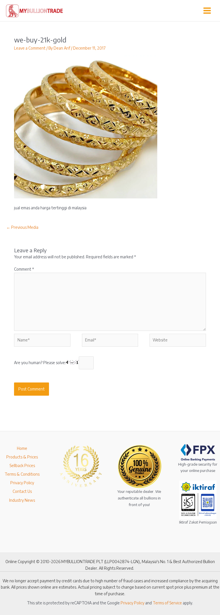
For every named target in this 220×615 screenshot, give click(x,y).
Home (22, 448)
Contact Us (22, 491)
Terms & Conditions (22, 474)
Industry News (22, 500)
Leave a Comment (30, 48)
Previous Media (22, 227)
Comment (24, 269)
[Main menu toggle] (207, 11)
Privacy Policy (22, 482)
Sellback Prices (22, 465)
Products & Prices (22, 456)
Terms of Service (167, 602)
